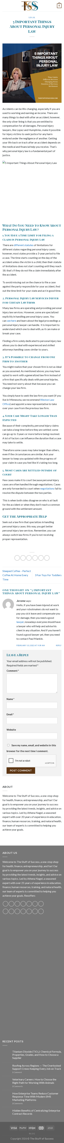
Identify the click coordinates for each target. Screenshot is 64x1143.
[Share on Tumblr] (47, 558)
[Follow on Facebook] (5, 903)
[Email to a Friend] (35, 558)
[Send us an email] (23, 903)
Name (10, 699)
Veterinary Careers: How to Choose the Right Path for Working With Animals (34, 1081)
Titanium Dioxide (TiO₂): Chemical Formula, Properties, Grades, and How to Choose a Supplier (36, 1054)
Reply (59, 645)
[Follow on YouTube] (35, 903)
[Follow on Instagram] (11, 903)
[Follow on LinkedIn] (29, 911)
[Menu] (4, 6)
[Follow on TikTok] (17, 903)
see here (11, 320)
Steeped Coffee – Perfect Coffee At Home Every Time (16, 575)
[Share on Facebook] (23, 558)
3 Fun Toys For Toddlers (48, 575)
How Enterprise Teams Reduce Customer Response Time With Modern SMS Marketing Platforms (35, 1096)
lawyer (20, 621)
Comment (13, 670)
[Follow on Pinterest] (29, 903)
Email (10, 714)
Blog (32, 1133)
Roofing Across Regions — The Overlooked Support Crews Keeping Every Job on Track (36, 1067)
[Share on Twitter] (29, 558)
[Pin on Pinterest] (41, 558)
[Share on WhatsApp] (17, 558)
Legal (32, 17)
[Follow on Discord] (41, 903)
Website (11, 729)
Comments (17, 1086)
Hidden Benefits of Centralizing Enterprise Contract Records (36, 1112)
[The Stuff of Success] (32, 6)
